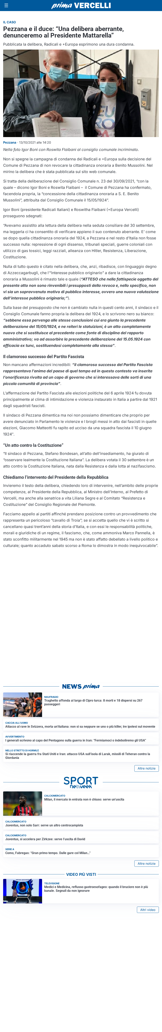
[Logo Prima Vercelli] (81, 5)
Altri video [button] (147, 910)
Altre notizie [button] (146, 768)
